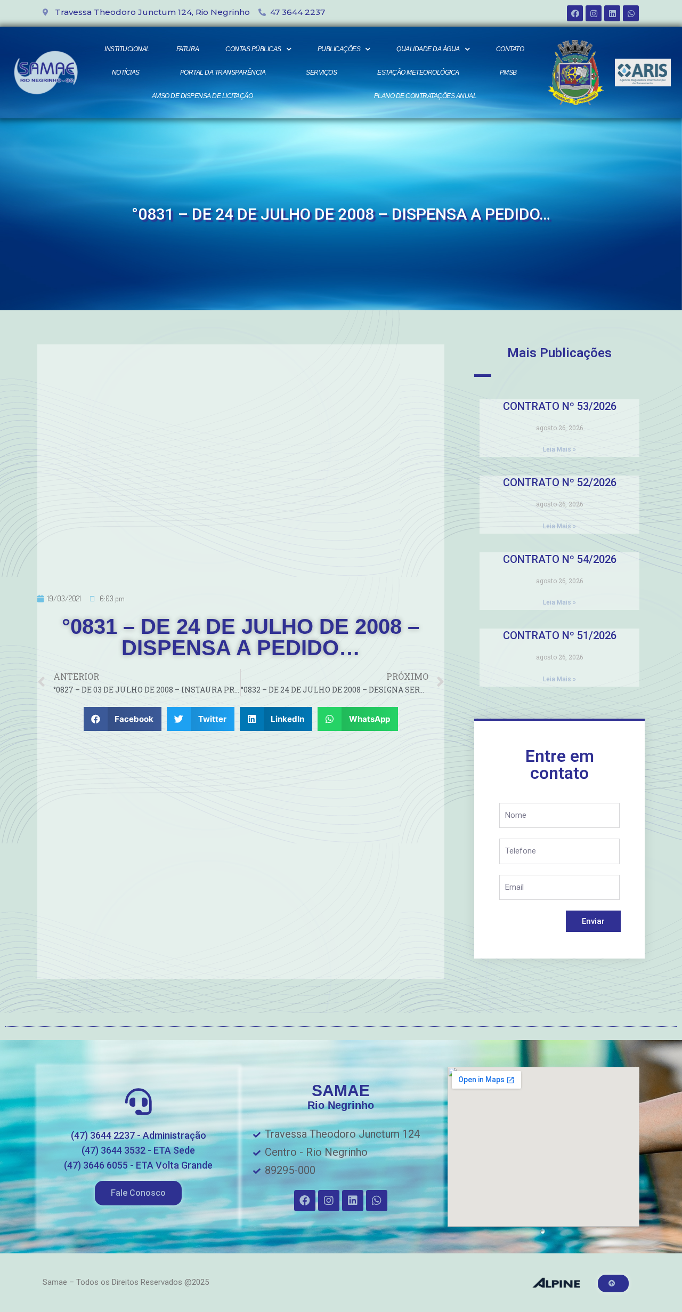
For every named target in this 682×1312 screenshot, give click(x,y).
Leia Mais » (559, 449)
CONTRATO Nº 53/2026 (559, 406)
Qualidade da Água (428, 49)
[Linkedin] (612, 13)
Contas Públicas (253, 49)
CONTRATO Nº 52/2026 (559, 482)
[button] (138, 1193)
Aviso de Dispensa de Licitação (202, 96)
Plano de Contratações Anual (425, 96)
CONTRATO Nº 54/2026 (559, 559)
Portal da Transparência (223, 72)
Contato (510, 49)
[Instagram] (594, 13)
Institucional (127, 49)
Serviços (321, 72)
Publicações (339, 49)
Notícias (126, 72)
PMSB (508, 72)
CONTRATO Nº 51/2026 (559, 635)
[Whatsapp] (631, 13)
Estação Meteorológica (418, 72)
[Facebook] (575, 13)
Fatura (187, 49)
